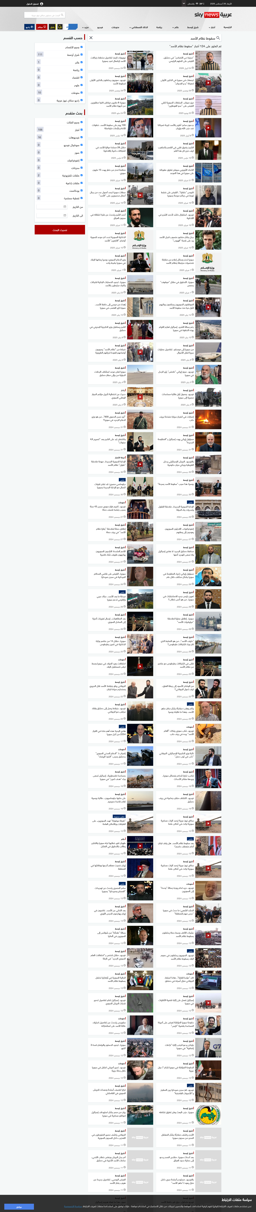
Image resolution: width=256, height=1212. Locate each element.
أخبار (213, 27)
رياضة (159, 27)
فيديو (100, 27)
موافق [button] (19, 1206)
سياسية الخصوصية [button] (73, 1206)
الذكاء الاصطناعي (140, 27)
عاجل (52, 27)
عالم (177, 27)
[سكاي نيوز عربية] (213, 15)
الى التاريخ (78, 215)
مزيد (86, 27)
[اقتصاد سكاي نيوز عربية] (71, 27)
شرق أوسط (193, 27)
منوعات (115, 27)
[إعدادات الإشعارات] (60, 26)
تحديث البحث (60, 229)
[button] (41, 27)
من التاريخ (78, 207)
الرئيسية (228, 27)
